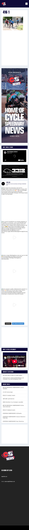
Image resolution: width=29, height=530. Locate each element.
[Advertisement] (14, 45)
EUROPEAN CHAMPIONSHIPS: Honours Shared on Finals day (14, 417)
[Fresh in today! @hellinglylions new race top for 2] (14, 271)
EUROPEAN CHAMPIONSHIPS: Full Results (12, 413)
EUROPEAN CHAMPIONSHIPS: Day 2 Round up (13, 421)
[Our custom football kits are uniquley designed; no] (14, 237)
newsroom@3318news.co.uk (17, 377)
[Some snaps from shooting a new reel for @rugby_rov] (14, 203)
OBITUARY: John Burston (8, 398)
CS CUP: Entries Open (8, 392)
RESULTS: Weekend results (9, 410)
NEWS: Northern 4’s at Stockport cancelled (13, 402)
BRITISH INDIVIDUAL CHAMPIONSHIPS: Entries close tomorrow (13, 406)
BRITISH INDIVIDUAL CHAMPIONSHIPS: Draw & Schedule (13, 388)
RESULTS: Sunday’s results (9, 395)
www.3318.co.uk (4, 476)
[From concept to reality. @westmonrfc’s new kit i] (14, 304)
